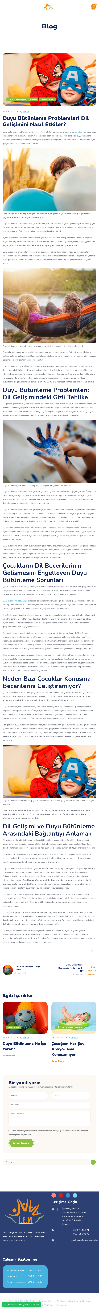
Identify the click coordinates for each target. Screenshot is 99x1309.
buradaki (78, 132)
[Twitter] (75, 1195)
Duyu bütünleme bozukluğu (15, 600)
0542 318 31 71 (81, 1230)
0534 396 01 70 (81, 1234)
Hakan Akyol (60, 1305)
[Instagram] (53, 1195)
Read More (9, 1055)
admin (26, 111)
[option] (25, 1030)
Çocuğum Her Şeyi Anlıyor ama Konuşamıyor (68, 1049)
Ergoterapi (47, 99)
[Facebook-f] (68, 1195)
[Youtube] (61, 1195)
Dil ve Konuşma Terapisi (22, 99)
